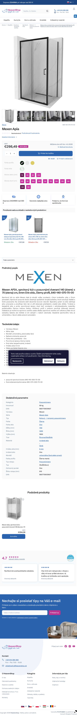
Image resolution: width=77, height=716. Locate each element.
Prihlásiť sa (54, 613)
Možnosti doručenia (66, 147)
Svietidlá (30, 687)
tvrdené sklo (44, 441)
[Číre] (22, 169)
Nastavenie (17, 361)
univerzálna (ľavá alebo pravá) (50, 455)
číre (40, 425)
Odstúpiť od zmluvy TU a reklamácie (10, 693)
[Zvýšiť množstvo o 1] (14, 154)
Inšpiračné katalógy (58, 681)
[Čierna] (22, 163)
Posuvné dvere (45, 402)
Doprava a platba (7, 685)
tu (50, 356)
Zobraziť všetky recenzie (17, 559)
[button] (73, 116)
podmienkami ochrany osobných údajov (27, 617)
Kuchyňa (30, 681)
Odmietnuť (48, 361)
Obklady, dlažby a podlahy (36, 694)
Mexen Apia (43, 415)
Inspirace (55, 685)
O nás (4, 677)
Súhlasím (61, 361)
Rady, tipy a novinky (58, 677)
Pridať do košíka (47, 153)
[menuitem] (6, 20)
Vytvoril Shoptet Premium (68, 714)
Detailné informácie (8, 137)
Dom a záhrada (32, 684)
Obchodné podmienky (9, 681)
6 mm (41, 449)
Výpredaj (30, 698)
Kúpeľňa (29, 677)
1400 (41, 431)
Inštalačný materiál (33, 691)
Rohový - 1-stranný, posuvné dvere (52, 418)
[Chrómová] (27, 163)
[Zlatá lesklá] (32, 163)
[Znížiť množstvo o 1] (7, 154)
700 (40, 428)
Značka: (4, 125)
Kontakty (5, 697)
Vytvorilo (58, 712)
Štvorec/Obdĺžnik (46, 437)
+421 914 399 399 (62, 10)
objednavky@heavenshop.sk (16, 666)
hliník (41, 446)
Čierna (41, 421)
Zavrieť (51, 166)
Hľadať (47, 11)
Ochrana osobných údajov (10, 688)
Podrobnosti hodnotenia (31, 133)
